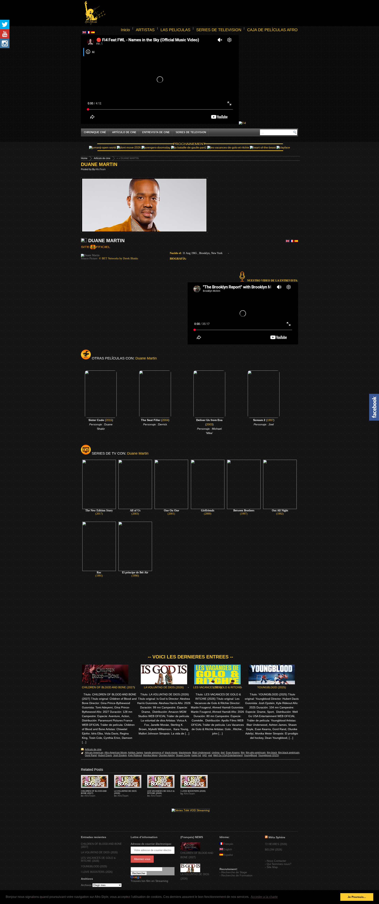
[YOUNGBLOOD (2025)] (94, 781)
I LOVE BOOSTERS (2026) (192, 791)
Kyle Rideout (135, 755)
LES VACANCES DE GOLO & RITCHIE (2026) (217, 687)
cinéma (216, 752)
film (243, 752)
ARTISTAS (145, 30)
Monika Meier (150, 755)
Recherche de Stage (234, 872)
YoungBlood (250, 755)
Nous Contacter (276, 860)
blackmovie (185, 752)
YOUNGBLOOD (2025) (271, 687)
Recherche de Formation (236, 875)
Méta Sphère (276, 837)
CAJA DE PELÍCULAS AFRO (272, 30)
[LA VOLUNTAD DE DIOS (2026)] (190, 871)
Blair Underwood (201, 752)
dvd (223, 752)
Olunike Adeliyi (167, 755)
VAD (204, 755)
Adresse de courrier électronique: (151, 843)
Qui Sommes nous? (279, 864)
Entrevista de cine (156, 132)
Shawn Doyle (183, 755)
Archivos (86, 885)
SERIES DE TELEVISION (218, 30)
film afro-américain (256, 752)
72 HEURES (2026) (276, 844)
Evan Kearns (233, 752)
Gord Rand (91, 755)
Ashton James (135, 752)
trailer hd (196, 755)
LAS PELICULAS (175, 30)
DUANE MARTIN (99, 164)
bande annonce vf (154, 752)
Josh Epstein (120, 755)
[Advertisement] (202, 13)
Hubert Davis (105, 755)
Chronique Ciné (95, 132)
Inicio (125, 30)
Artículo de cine (124, 132)
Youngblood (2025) (268, 755)
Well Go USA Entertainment (228, 755)
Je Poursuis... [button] (357, 896)
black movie (171, 752)
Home (84, 158)
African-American (94, 752)
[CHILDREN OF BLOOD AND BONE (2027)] (190, 850)
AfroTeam (100, 169)
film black (272, 752)
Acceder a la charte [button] (264, 896)
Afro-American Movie (115, 752)
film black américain (288, 752)
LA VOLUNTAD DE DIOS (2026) (164, 687)
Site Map (272, 867)
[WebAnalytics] (227, 863)
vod (210, 755)
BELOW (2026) (273, 849)
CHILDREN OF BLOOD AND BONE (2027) (108, 687)
